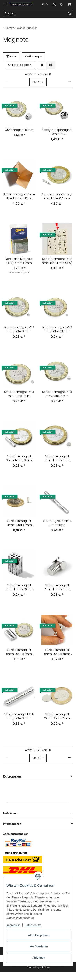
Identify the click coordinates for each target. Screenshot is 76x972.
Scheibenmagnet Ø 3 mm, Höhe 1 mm (19, 394)
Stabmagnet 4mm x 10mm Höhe (57, 523)
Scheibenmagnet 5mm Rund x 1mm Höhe (57, 587)
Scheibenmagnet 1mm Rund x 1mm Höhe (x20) (19, 196)
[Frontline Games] (21, 4)
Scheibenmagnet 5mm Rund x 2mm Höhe (19, 652)
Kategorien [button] (12, 777)
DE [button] (43, 4)
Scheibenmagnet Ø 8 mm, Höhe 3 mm (19, 716)
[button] (54, 4)
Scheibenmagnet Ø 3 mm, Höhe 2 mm (57, 394)
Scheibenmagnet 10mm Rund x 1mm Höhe (57, 716)
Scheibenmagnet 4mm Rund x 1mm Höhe (57, 458)
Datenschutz (33, 925)
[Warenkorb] (69, 4)
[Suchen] (69, 13)
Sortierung (32, 56)
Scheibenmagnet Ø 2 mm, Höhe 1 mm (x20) (57, 261)
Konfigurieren (39, 946)
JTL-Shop (45, 967)
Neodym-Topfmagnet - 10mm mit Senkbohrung (57, 132)
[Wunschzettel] (61, 4)
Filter (12, 56)
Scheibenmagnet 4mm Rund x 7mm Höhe (19, 523)
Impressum (13, 925)
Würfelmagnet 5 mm (19, 130)
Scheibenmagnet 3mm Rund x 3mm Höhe (19, 458)
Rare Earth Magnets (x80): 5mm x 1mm (19, 261)
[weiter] (69, 82)
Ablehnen (38, 957)
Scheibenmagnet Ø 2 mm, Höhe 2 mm (19, 329)
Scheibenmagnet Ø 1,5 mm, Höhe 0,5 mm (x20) (57, 196)
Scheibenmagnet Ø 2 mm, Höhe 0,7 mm (57, 329)
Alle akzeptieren (38, 935)
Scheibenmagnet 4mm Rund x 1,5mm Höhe (19, 587)
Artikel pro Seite (18, 65)
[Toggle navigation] (5, 2)
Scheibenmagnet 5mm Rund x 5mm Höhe (57, 652)
